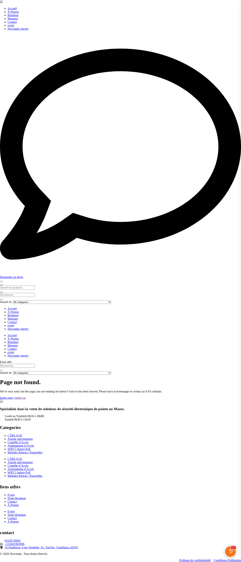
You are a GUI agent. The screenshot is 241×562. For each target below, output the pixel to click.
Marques (13, 18)
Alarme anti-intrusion (20, 438)
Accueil (12, 8)
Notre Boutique (17, 498)
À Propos (13, 11)
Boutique (13, 15)
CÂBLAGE (15, 435)
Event (11, 494)
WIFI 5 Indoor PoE (19, 449)
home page (6, 397)
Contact (12, 22)
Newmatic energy (18, 28)
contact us (20, 397)
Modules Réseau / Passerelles (25, 452)
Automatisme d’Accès (21, 445)
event (11, 25)
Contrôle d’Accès (18, 442)
